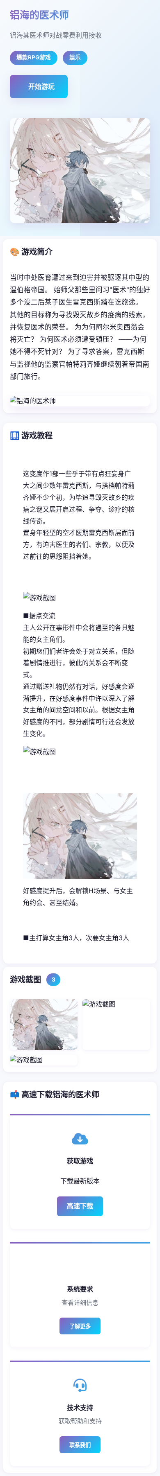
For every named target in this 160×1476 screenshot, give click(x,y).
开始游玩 (41, 86)
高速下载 (80, 1206)
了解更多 (80, 1326)
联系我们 (80, 1445)
